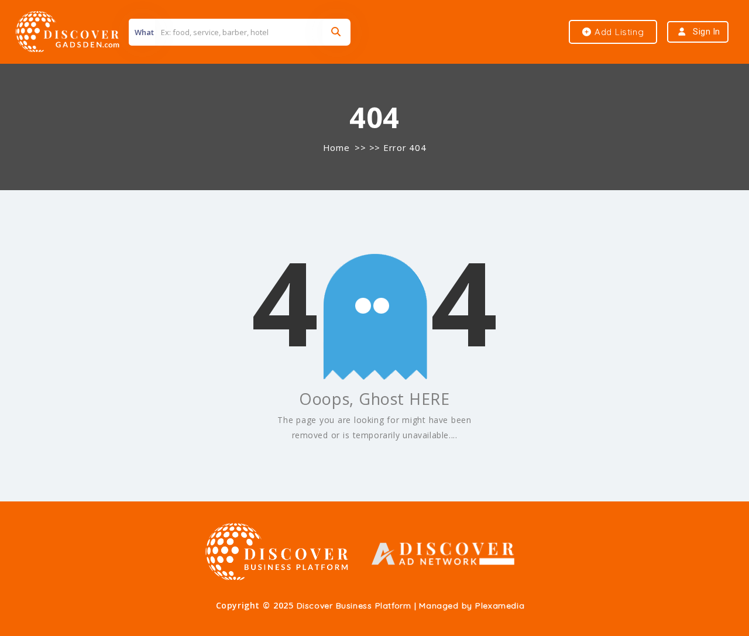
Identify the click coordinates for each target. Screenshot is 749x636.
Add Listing (618, 31)
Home (336, 147)
